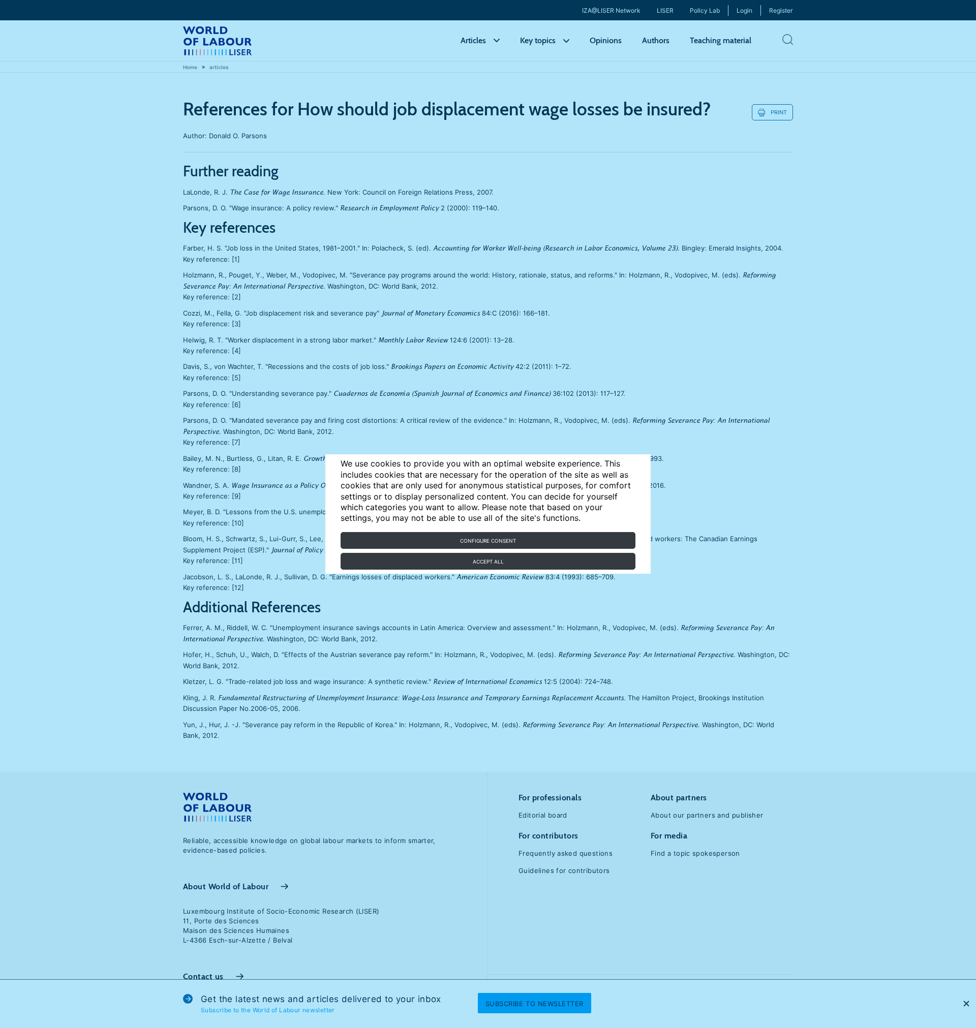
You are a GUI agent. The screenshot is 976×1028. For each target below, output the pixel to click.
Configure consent (488, 541)
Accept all (488, 561)
